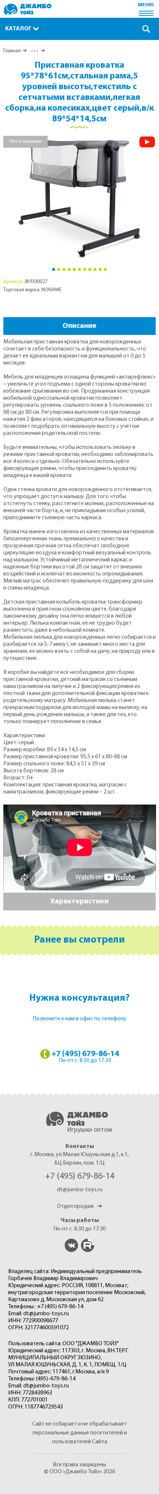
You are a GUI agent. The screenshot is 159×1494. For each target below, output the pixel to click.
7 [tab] (84, 269)
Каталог (18, 29)
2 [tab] (58, 269)
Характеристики (79, 901)
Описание (79, 326)
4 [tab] (69, 269)
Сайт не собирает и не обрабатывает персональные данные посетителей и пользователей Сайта (79, 1433)
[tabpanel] (79, 199)
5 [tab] (74, 269)
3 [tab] (63, 269)
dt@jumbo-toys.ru (79, 1190)
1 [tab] (53, 269)
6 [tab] (79, 269)
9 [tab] (95, 269)
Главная (12, 51)
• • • (34, 51)
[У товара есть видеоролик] (147, 142)
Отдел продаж (79, 1206)
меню (146, 5)
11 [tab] (105, 269)
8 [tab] (89, 269)
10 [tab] (100, 269)
